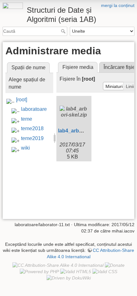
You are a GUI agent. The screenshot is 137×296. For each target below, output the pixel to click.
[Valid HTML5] (75, 271)
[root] (21, 99)
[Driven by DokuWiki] (69, 277)
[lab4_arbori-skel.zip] (74, 112)
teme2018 (32, 128)
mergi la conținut (117, 5)
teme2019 (32, 138)
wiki (25, 148)
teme (26, 119)
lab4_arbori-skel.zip (81, 130)
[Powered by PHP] (39, 271)
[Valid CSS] (104, 271)
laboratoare (34, 109)
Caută (64, 31)
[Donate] (115, 264)
